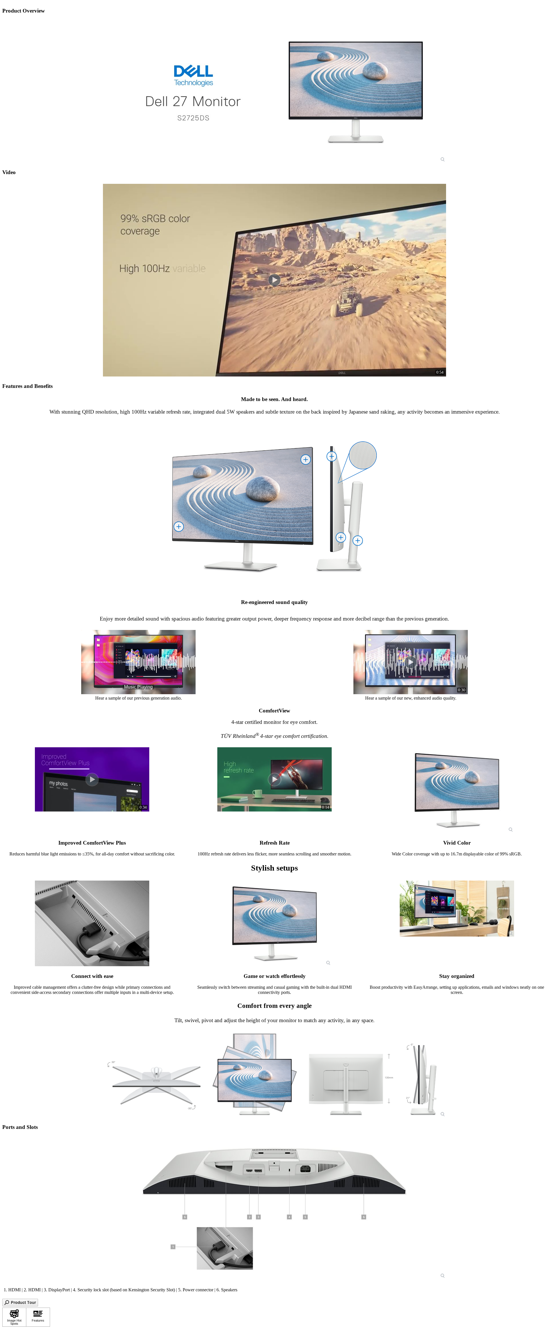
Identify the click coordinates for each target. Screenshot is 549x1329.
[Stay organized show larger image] (457, 909)
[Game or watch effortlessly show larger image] (274, 923)
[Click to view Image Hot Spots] (14, 1317)
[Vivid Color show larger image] (457, 790)
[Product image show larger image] (274, 92)
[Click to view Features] (38, 1317)
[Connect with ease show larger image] (92, 923)
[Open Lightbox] (20, 1304)
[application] (138, 662)
